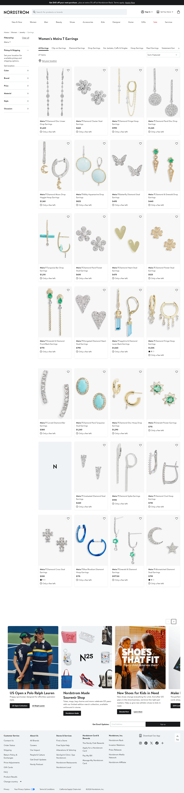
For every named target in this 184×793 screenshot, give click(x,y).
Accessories (88, 22)
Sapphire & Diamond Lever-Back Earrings (124, 342)
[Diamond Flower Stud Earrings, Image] (163, 238)
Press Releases (115, 749)
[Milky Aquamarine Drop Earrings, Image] (91, 165)
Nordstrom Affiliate (117, 762)
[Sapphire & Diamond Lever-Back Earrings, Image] (127, 312)
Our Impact (35, 750)
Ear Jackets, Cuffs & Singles (115, 48)
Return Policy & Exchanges (10, 756)
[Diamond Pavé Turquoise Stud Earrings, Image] (91, 393)
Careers (33, 745)
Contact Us (9, 740)
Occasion (8, 108)
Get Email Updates (38, 759)
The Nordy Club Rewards (93, 743)
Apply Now (130, 2)
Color (6, 70)
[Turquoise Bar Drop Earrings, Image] (55, 238)
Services (168, 22)
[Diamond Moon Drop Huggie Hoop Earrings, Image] (55, 165)
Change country (11, 781)
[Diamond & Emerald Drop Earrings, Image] (163, 165)
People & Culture (37, 754)
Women (33, 22)
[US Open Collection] (33, 657)
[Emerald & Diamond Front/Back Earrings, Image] (55, 312)
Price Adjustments (12, 762)
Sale (155, 22)
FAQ (6, 772)
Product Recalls (10, 776)
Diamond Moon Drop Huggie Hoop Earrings (53, 196)
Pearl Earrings (152, 48)
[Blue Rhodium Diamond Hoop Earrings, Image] (91, 540)
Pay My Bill (87, 755)
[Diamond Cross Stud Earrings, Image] (55, 540)
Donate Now (124, 711)
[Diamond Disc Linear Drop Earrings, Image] (55, 92)
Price (6, 85)
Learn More (138, 711)
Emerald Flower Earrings (162, 422)
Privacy (6, 789)
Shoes (72, 22)
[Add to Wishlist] (68, 70)
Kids (103, 22)
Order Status (9, 745)
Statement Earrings (170, 48)
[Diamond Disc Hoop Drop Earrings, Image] (127, 393)
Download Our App (151, 735)
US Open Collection (19, 705)
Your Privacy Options (22, 789)
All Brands (34, 740)
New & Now (17, 22)
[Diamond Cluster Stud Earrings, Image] (91, 92)
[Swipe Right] (173, 621)
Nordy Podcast (36, 764)
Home (130, 22)
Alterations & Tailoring (66, 750)
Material (7, 93)
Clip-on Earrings (59, 48)
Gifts (143, 22)
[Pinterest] (145, 743)
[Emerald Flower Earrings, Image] (163, 393)
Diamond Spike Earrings (126, 496)
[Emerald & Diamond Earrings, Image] (127, 540)
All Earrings (43, 48)
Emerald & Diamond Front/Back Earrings (52, 342)
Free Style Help (63, 745)
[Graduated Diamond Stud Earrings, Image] (91, 467)
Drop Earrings (94, 48)
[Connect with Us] (162, 743)
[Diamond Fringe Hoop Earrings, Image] (127, 92)
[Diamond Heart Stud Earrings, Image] (127, 238)
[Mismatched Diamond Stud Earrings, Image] (163, 540)
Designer (116, 22)
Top (177, 739)
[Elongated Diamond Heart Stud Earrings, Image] (91, 312)
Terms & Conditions (47, 789)
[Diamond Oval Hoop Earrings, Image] (163, 467)
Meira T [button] (7, 42)
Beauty (59, 22)
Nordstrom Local (63, 767)
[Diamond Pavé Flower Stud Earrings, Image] (91, 238)
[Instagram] (140, 743)
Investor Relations (117, 745)
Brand (6, 78)
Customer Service (11, 735)
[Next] (179, 48)
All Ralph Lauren (38, 705)
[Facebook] (156, 743)
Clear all (25, 37)
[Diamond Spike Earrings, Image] (127, 467)
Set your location (49, 60)
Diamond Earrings (77, 48)
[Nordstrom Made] (86, 657)
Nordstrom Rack (116, 740)
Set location (9, 65)
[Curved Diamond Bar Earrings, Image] (55, 393)
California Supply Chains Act (70, 789)
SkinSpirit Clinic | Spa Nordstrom (65, 756)
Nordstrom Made (72, 713)
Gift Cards (177, 705)
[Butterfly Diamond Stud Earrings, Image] (127, 165)
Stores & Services (64, 735)
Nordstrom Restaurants (66, 762)
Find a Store (61, 740)
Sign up (162, 724)
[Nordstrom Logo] (16, 12)
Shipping (8, 750)
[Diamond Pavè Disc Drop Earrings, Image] (163, 92)
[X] (151, 743)
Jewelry (22, 32)
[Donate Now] (140, 657)
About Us (34, 735)
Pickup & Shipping (12, 50)
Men (46, 22)
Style (6, 101)
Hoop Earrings (137, 48)
